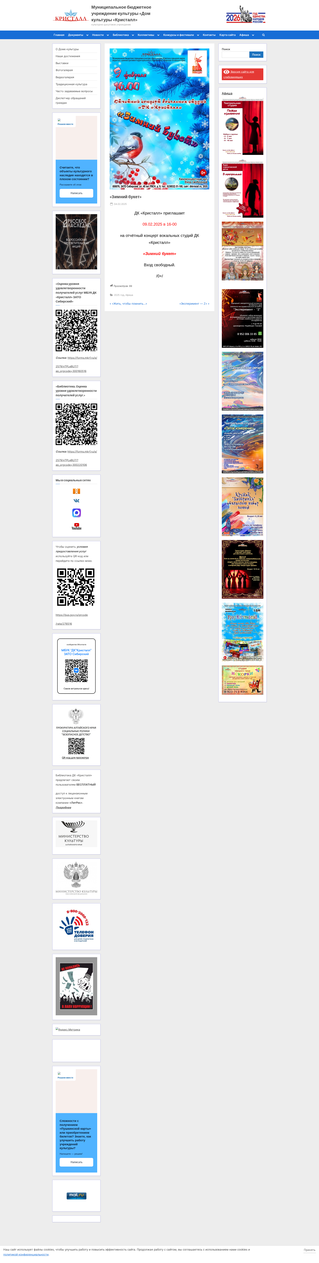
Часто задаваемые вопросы (74, 91)
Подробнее (63, 807)
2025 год (119, 295)
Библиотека (121, 35)
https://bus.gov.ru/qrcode (72, 615)
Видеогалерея (65, 77)
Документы (75, 35)
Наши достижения (68, 56)
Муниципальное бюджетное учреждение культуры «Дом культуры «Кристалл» (121, 13)
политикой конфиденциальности (26, 1254)
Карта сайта (227, 35)
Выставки (62, 63)
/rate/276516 (64, 623)
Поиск (226, 49)
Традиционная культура (71, 84)
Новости (98, 35)
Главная (59, 35)
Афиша (244, 35)
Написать (76, 193)
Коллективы (146, 35)
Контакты (209, 35)
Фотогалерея (64, 70)
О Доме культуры (67, 49)
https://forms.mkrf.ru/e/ (82, 357)
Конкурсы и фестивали (178, 35)
